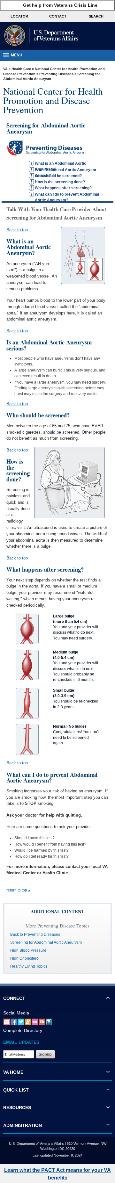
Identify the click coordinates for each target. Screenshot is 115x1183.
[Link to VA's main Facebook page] (13, 1022)
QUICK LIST (16, 1090)
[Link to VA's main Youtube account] (41, 1022)
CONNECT (14, 998)
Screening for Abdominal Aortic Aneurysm (46, 942)
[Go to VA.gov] (40, 36)
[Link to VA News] (27, 1022)
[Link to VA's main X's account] (20, 1022)
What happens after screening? (63, 188)
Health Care (21, 69)
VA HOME (13, 1072)
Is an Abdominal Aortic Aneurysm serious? (65, 170)
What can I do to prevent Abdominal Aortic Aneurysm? (67, 194)
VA (5, 69)
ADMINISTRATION (22, 1125)
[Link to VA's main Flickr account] (34, 1022)
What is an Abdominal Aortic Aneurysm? (60, 163)
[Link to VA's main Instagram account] (48, 1022)
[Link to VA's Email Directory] (6, 1022)
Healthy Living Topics (28, 966)
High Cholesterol (25, 958)
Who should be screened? (58, 176)
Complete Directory (22, 1030)
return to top (17, 890)
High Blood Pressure (28, 950)
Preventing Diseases (56, 74)
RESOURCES (17, 1107)
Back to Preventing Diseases (35, 934)
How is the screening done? (60, 182)
